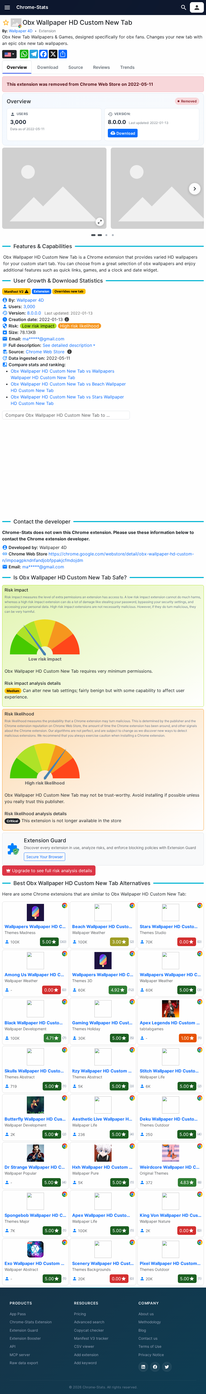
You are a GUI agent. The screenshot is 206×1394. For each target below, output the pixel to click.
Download (47, 67)
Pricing (80, 1314)
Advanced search (89, 1322)
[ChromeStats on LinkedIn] (143, 1367)
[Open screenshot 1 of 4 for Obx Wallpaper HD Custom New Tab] (54, 188)
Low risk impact (38, 326)
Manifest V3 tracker (91, 1338)
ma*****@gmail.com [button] (43, 338)
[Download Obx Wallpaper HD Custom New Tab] (152, 124)
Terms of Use (149, 1346)
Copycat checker (89, 1330)
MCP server (20, 1355)
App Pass (18, 1314)
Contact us (147, 1338)
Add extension (86, 1355)
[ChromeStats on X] (167, 1367)
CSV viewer (84, 1346)
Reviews (101, 67)
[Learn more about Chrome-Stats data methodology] (69, 351)
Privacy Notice (151, 1355)
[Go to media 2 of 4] (100, 235)
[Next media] (195, 189)
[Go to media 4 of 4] (112, 235)
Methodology (149, 1322)
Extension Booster (25, 1338)
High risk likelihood (79, 326)
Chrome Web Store (45, 351)
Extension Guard (24, 1330)
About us (146, 1314)
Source (75, 67)
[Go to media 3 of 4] (106, 235)
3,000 (29, 306)
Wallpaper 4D (20, 30)
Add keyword (85, 1363)
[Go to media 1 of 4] (93, 235)
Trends (127, 67)
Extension (47, 30)
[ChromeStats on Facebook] (155, 1367)
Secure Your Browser (44, 856)
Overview (17, 67)
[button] (7, 7)
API (13, 1346)
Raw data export (24, 1363)
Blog (142, 1330)
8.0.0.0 (34, 313)
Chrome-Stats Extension (31, 1322)
